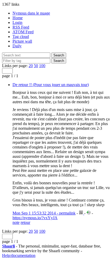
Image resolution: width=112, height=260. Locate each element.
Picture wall (22, 41)
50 (36, 65)
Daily (17, 46)
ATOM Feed (23, 32)
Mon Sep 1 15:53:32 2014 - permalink (44, 213)
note (16, 222)
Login (17, 22)
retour (25, 222)
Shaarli (8, 246)
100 (42, 65)
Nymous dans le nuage (31, 13)
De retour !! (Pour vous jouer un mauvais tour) (51, 84)
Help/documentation (18, 255)
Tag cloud (21, 36)
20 (31, 65)
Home (18, 18)
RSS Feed (21, 27)
